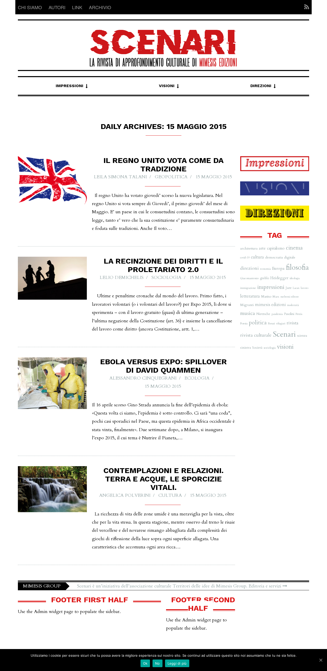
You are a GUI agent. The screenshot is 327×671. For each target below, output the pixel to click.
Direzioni (260, 85)
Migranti (247, 304)
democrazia (274, 257)
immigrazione (248, 288)
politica (258, 322)
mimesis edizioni (270, 305)
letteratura (250, 296)
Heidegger (279, 277)
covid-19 (245, 258)
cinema (294, 248)
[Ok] (320, 660)
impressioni (270, 287)
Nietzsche (263, 314)
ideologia (295, 278)
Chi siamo (30, 7)
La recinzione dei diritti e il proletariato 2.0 (163, 265)
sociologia (270, 348)
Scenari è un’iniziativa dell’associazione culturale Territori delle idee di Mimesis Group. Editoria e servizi (180, 586)
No (157, 663)
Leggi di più (177, 663)
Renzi (271, 323)
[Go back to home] (163, 43)
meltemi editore (290, 297)
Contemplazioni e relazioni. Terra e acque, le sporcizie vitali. (163, 479)
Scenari (284, 334)
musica (247, 313)
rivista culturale (256, 335)
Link (77, 7)
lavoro (304, 288)
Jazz (288, 288)
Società (257, 347)
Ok (145, 663)
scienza (302, 335)
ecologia (196, 378)
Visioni (166, 85)
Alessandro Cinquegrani (143, 378)
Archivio (100, 7)
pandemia (277, 314)
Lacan (296, 288)
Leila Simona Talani (120, 177)
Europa (278, 268)
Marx (276, 297)
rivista (292, 323)
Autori (57, 7)
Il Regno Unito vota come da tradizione (163, 164)
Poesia (244, 323)
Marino (266, 296)
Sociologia (166, 277)
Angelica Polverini (124, 495)
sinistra (245, 347)
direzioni (249, 268)
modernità (293, 305)
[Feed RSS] (305, 7)
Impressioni (69, 85)
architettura (249, 248)
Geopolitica (171, 177)
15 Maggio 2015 (213, 177)
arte (262, 248)
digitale (289, 257)
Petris (299, 314)
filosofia (297, 267)
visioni (285, 347)
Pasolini (289, 314)
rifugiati (280, 323)
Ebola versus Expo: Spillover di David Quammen (163, 365)
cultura (170, 495)
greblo (264, 278)
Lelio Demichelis (122, 277)
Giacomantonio (249, 278)
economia (265, 269)
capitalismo (276, 248)
